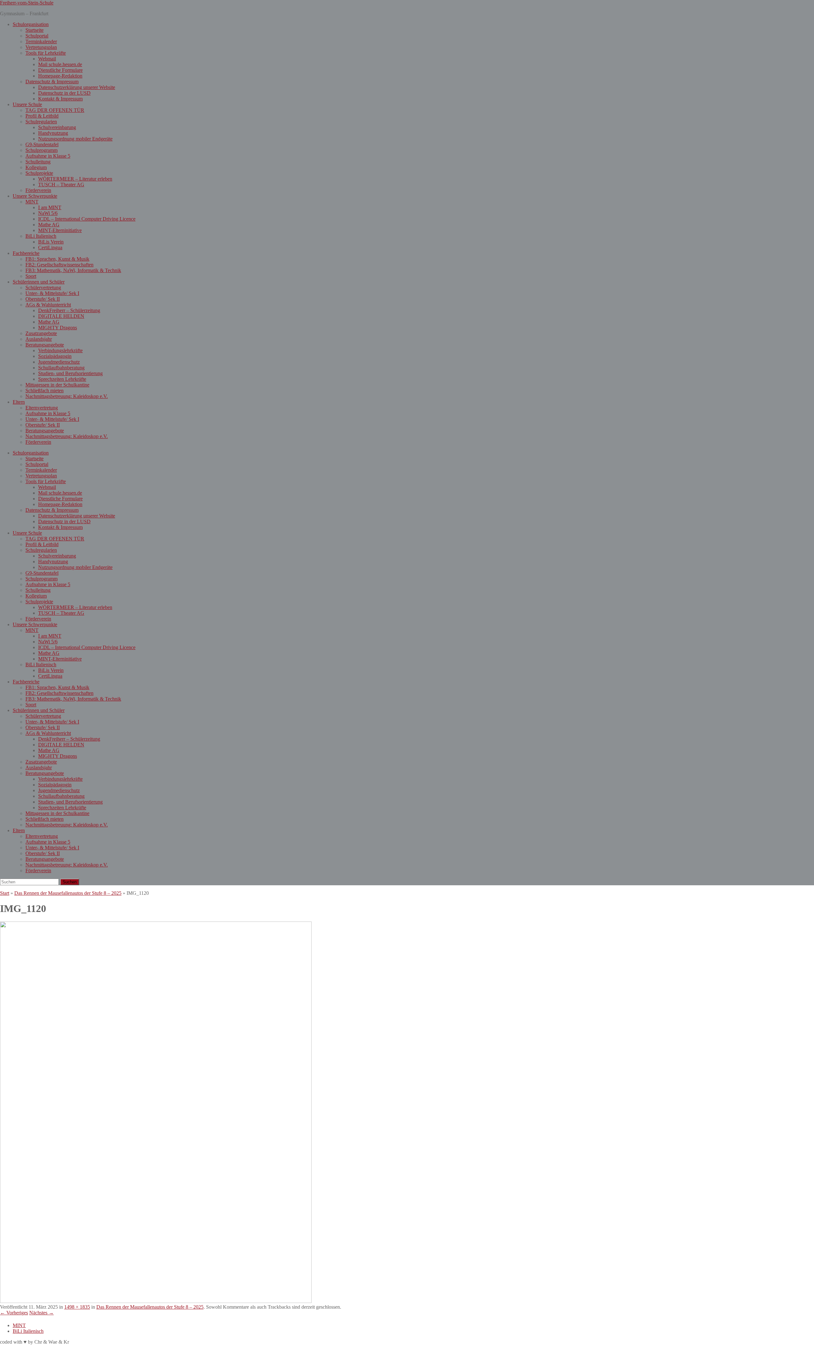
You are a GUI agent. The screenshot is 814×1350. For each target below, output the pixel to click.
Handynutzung (53, 133)
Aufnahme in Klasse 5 (47, 156)
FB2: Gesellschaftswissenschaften (59, 264)
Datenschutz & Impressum (52, 81)
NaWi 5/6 (48, 213)
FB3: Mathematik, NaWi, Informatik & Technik (73, 270)
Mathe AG (48, 224)
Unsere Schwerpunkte (35, 196)
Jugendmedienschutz (59, 362)
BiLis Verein (51, 241)
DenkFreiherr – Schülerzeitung (69, 310)
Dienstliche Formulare (60, 70)
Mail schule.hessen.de (60, 64)
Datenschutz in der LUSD (64, 93)
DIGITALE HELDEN (61, 316)
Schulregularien (41, 121)
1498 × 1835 (77, 1307)
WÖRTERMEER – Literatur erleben (75, 179)
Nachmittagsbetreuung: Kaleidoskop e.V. (66, 396)
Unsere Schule (27, 104)
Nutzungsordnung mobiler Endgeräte (75, 138)
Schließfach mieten (44, 390)
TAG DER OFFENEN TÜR (54, 110)
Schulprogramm (41, 150)
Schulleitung (38, 161)
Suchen (70, 882)
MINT (31, 201)
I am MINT (49, 207)
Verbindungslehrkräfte (60, 350)
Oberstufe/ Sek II (42, 299)
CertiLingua (50, 247)
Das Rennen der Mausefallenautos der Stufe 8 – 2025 (67, 893)
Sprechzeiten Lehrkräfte (62, 379)
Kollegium (36, 167)
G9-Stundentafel (42, 144)
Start (4, 893)
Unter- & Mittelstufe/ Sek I (52, 293)
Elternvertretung (41, 407)
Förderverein (38, 190)
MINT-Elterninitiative (60, 230)
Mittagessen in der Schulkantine (57, 384)
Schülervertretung (43, 287)
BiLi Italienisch (40, 236)
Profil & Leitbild (42, 116)
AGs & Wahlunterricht (48, 304)
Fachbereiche (26, 253)
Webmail (47, 58)
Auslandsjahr (38, 339)
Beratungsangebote (44, 344)
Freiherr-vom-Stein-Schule (26, 2)
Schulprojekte (39, 173)
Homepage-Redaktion (60, 76)
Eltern (19, 402)
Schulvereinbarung (57, 127)
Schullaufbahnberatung (61, 367)
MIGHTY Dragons (57, 327)
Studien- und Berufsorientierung (70, 373)
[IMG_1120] (156, 1301)
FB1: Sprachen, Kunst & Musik (57, 259)
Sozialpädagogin (55, 356)
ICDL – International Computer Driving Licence (86, 219)
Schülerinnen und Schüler (39, 281)
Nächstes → (41, 1312)
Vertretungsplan (41, 47)
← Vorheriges (14, 1312)
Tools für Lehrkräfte (45, 53)
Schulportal (36, 35)
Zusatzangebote (41, 333)
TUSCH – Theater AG (61, 184)
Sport (30, 276)
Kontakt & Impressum (60, 98)
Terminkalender (41, 41)
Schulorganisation (31, 24)
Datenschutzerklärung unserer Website (76, 87)
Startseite (34, 30)
